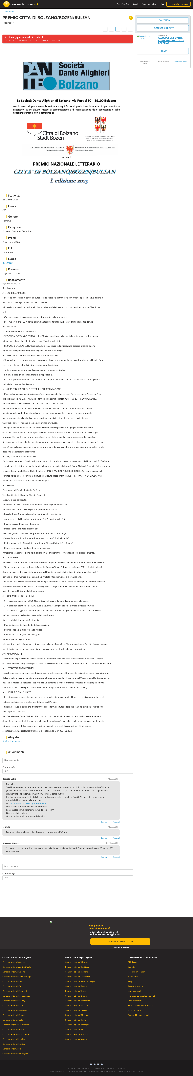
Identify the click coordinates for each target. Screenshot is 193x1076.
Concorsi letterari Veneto (76, 1039)
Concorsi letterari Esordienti (14, 991)
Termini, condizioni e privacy (140, 1005)
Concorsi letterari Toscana (76, 1034)
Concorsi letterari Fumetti (13, 1015)
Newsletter (133, 977)
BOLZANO (7, 263)
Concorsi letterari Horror (13, 1030)
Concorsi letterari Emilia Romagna (80, 982)
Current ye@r (9, 767)
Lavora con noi (134, 991)
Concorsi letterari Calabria (76, 972)
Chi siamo (132, 962)
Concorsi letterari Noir (12, 1049)
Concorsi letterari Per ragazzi (15, 1054)
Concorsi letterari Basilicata (77, 967)
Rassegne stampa (135, 986)
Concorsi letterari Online (76, 1010)
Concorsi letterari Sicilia (75, 1030)
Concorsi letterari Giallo (12, 1020)
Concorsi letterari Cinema (13, 972)
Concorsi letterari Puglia (75, 1020)
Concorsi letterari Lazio (75, 991)
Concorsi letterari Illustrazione (15, 1034)
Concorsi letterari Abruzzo (76, 962)
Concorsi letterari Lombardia (77, 1001)
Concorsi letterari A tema (13, 962)
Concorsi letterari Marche (76, 1005)
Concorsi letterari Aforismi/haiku (16, 967)
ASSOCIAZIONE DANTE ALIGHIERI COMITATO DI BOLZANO (171, 40)
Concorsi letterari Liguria (76, 996)
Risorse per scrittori (149, 4)
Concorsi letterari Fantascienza (16, 996)
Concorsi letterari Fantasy (13, 1001)
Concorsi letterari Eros (12, 986)
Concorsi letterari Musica (13, 1044)
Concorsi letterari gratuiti (139, 1015)
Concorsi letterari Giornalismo (15, 1025)
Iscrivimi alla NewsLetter (120, 942)
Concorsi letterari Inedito (13, 1039)
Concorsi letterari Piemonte (77, 1015)
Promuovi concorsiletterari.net (141, 996)
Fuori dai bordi (134, 1010)
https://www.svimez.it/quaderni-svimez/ (29, 803)
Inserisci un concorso (179, 4)
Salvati (135, 4)
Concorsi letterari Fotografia (14, 1010)
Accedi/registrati (123, 4)
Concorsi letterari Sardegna (77, 1025)
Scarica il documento (12, 741)
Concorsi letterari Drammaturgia (16, 977)
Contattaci (132, 967)
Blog (162, 4)
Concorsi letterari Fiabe (12, 1005)
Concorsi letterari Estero (76, 986)
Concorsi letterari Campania (77, 977)
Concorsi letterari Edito (12, 982)
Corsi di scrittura (135, 1001)
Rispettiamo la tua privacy (121, 947)
